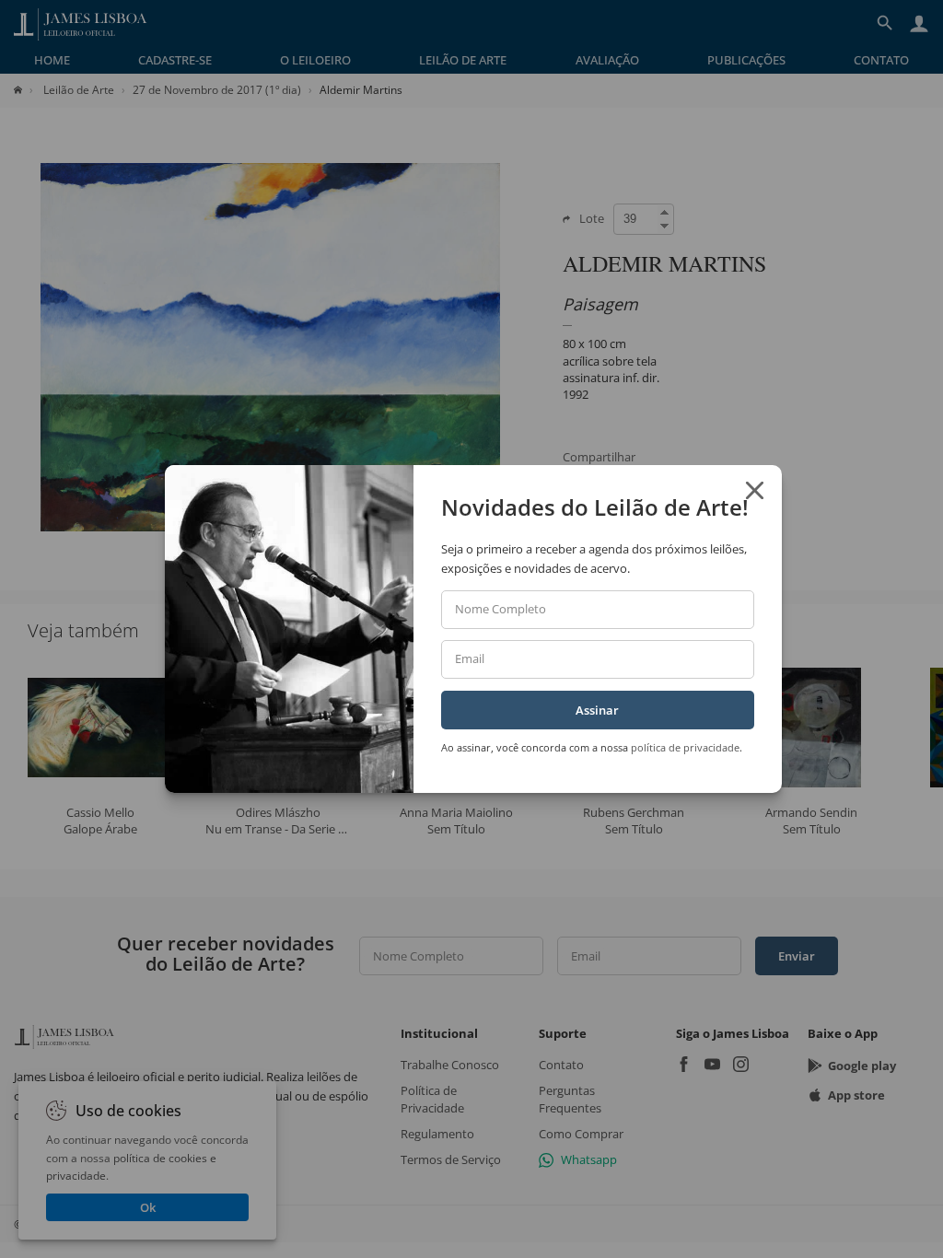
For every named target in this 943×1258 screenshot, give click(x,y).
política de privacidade (685, 747)
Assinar (597, 710)
